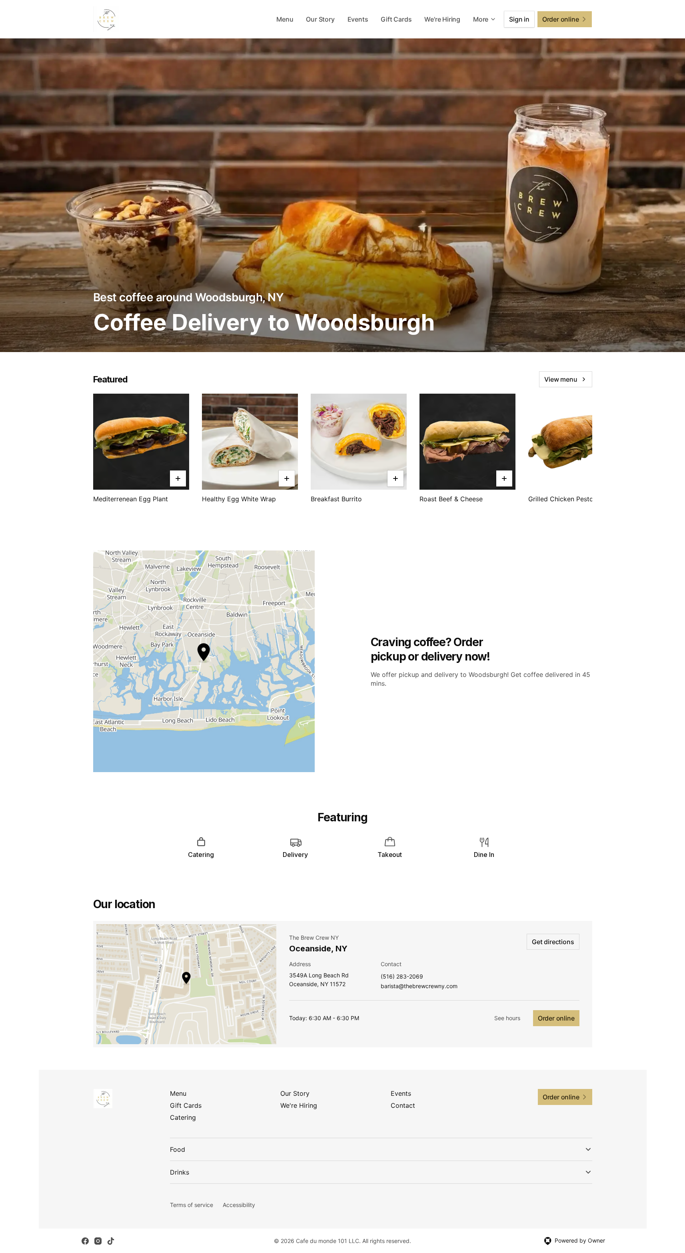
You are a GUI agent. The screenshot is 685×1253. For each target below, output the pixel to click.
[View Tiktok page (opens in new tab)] (111, 1241)
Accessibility (239, 1204)
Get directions (553, 942)
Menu (284, 19)
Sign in (519, 19)
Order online (556, 1018)
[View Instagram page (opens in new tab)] (98, 1241)
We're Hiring (442, 19)
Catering (183, 1117)
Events (357, 19)
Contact (403, 1105)
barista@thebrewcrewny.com (419, 986)
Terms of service (191, 1204)
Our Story (320, 19)
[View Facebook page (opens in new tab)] (85, 1241)
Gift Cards (396, 19)
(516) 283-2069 (402, 977)
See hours (507, 1018)
